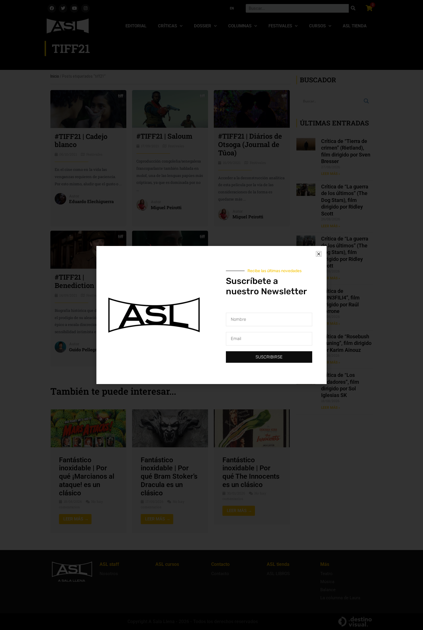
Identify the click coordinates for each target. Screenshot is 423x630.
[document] (211, 315)
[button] (319, 254)
